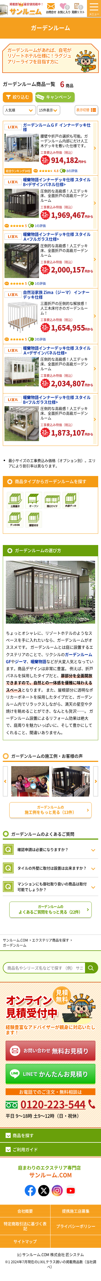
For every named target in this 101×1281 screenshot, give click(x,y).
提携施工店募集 (75, 1211)
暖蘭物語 (38, 661)
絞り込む (21, 97)
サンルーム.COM (49, 1171)
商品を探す (23, 1135)
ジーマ (21, 661)
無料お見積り (56, 1050)
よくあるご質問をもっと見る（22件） (50, 909)
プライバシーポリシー (75, 1226)
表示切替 (82, 109)
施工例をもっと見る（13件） (50, 810)
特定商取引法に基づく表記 (25, 1226)
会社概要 (25, 1211)
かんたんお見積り (55, 1073)
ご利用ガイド (25, 1149)
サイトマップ (25, 1241)
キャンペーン (58, 97)
